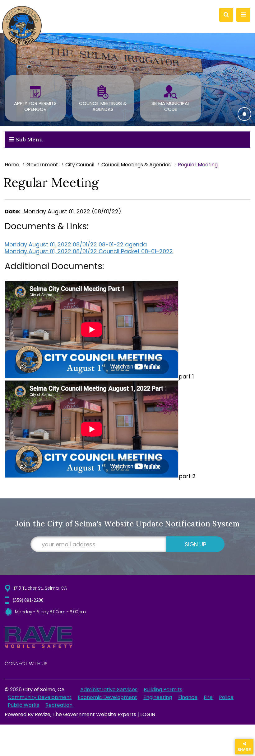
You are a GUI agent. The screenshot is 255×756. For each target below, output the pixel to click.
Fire (208, 697)
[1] (244, 114)
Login (147, 714)
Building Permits (163, 689)
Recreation (58, 705)
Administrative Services (108, 689)
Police (226, 697)
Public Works (23, 705)
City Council (79, 164)
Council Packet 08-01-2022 (136, 251)
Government (42, 164)
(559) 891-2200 (28, 600)
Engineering (157, 697)
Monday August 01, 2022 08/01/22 (52, 244)
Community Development (40, 697)
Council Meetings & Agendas (136, 164)
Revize (42, 714)
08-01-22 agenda (123, 244)
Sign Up (195, 544)
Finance (187, 697)
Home (12, 164)
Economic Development (107, 697)
